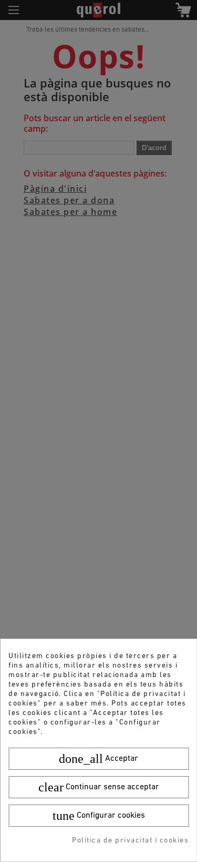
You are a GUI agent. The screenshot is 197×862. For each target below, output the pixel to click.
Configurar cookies (99, 815)
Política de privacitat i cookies (130, 841)
